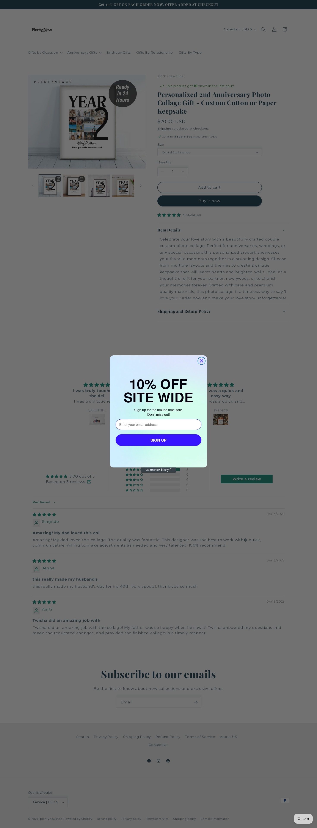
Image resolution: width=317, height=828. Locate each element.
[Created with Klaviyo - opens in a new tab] (158, 470)
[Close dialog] (201, 361)
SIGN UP (158, 440)
